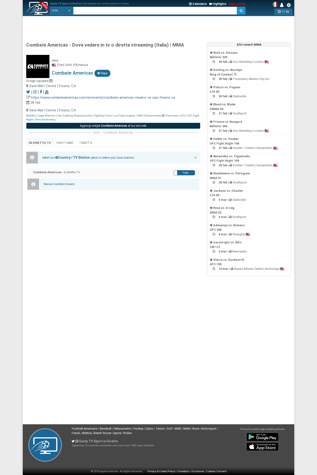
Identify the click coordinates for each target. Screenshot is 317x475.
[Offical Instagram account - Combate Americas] (35, 91)
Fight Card (65, 143)
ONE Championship (149, 115)
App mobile (238, 4)
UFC (183, 115)
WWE (178, 428)
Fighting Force (103, 115)
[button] (61, 11)
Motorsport (208, 428)
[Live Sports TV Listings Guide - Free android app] (262, 436)
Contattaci (183, 471)
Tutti (185, 172)
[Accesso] (283, 5)
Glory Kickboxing (45, 119)
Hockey (138, 428)
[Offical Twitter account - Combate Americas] (28, 91)
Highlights (219, 4)
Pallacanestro (122, 428)
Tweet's (85, 143)
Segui (103, 73)
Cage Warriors (46, 115)
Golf (169, 428)
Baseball (105, 428)
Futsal (76, 433)
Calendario (199, 4)
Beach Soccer (102, 433)
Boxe (195, 428)
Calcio (149, 428)
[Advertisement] (158, 27)
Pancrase (172, 115)
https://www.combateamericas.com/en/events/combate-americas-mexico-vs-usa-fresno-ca (103, 97)
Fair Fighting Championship (75, 115)
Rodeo (127, 433)
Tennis (160, 428)
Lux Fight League (124, 115)
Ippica (117, 433)
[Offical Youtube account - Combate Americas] (47, 91)
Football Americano (85, 428)
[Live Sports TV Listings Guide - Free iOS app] (262, 446)
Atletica (87, 433)
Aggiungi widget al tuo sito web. (113, 125)
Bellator (31, 115)
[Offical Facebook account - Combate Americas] (41, 91)
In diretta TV (40, 143)
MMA (186, 428)
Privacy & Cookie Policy (161, 471)
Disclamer (197, 471)
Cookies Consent (216, 471)
